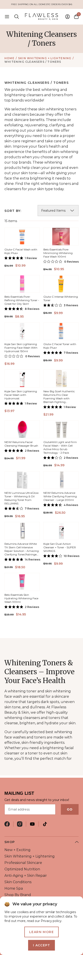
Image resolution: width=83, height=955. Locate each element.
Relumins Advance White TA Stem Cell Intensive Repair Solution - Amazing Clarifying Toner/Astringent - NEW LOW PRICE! (21, 551)
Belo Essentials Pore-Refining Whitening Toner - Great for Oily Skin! (21, 300)
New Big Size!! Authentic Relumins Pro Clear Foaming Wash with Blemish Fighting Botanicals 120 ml (59, 398)
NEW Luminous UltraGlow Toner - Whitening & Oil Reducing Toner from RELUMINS (21, 498)
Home (9, 58)
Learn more (41, 932)
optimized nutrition (22, 869)
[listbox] (58, 210)
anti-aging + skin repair (25, 875)
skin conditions (17, 882)
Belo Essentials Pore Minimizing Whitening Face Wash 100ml (58, 253)
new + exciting (17, 850)
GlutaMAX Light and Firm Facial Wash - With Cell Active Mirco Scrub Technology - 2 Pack (60, 447)
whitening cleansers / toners (32, 61)
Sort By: (12, 211)
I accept (41, 945)
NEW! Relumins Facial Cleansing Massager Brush (21, 443)
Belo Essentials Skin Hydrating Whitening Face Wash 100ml (21, 598)
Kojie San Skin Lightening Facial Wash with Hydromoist (20, 395)
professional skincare (23, 863)
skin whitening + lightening (44, 58)
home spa (13, 888)
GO (70, 809)
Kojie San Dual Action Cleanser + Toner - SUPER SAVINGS (59, 547)
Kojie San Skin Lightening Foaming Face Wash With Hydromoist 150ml (20, 347)
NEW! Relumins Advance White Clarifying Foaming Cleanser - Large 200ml (60, 496)
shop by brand (17, 895)
